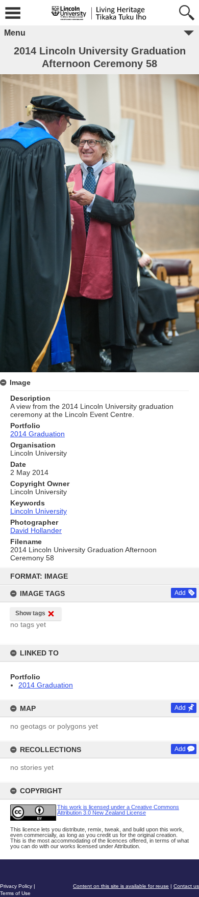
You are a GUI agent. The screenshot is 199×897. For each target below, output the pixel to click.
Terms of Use (15, 893)
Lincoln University (38, 511)
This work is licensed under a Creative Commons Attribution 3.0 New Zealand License (118, 810)
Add (180, 592)
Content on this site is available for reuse (121, 886)
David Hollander (36, 530)
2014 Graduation (45, 685)
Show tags (30, 613)
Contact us (186, 886)
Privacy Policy (16, 886)
